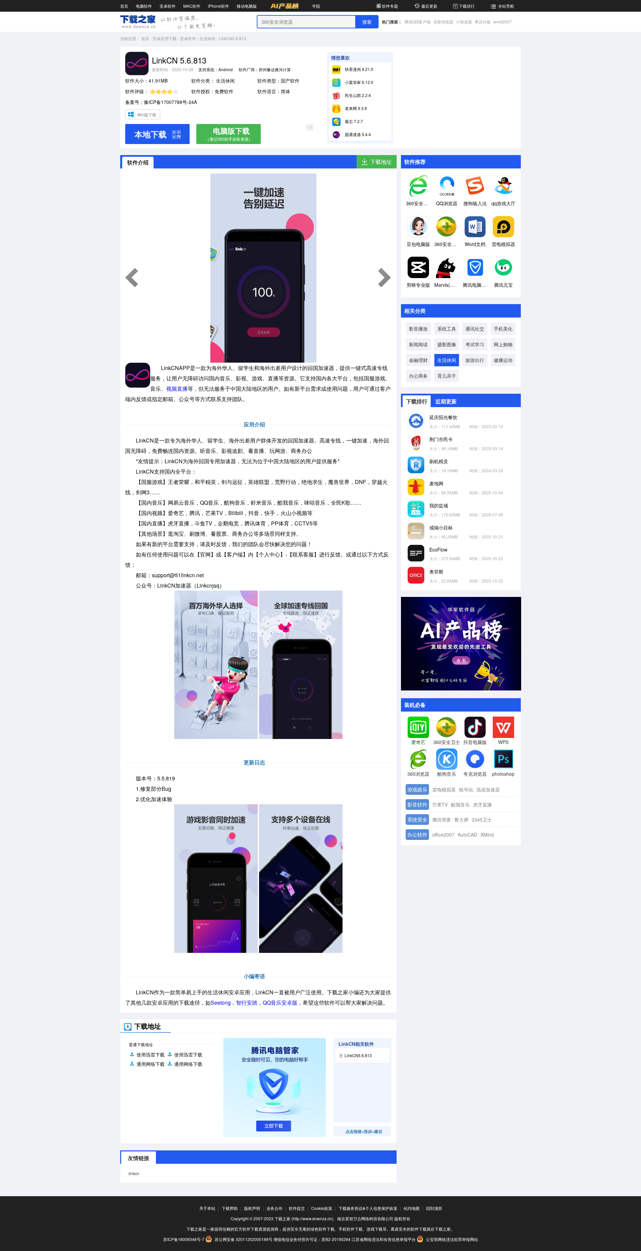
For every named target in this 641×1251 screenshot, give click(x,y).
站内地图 (412, 1208)
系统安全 (417, 819)
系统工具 (446, 328)
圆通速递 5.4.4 (357, 134)
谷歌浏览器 (443, 21)
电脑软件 (144, 6)
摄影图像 (446, 344)
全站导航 (506, 6)
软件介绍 (138, 162)
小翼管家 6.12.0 (358, 82)
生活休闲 (207, 38)
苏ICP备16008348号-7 (183, 1239)
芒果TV (440, 804)
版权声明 (252, 1208)
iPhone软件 (218, 6)
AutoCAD (467, 834)
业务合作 (274, 1208)
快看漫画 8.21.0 (358, 69)
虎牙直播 (482, 804)
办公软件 (417, 834)
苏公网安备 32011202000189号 (243, 1239)
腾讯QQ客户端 (418, 21)
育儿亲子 (446, 375)
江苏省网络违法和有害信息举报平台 (384, 1239)
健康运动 (503, 360)
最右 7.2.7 (353, 121)
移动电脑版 (247, 6)
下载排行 (467, 6)
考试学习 (474, 344)
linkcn (134, 1173)
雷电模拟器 (444, 789)
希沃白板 (483, 21)
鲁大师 (461, 819)
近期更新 (446, 401)
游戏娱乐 (417, 789)
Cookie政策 (321, 1208)
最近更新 (429, 6)
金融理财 (418, 360)
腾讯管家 (441, 819)
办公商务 (418, 375)
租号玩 (466, 789)
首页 (124, 6)
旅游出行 (474, 360)
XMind (487, 834)
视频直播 (177, 388)
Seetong (221, 1002)
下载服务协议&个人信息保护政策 (368, 1208)
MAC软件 (191, 6)
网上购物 (503, 344)
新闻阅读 (418, 344)
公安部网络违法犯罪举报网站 (451, 1239)
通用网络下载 (151, 1063)
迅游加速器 (488, 789)
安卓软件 (168, 6)
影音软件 (417, 804)
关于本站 (207, 1208)
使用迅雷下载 (151, 1054)
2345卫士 (482, 819)
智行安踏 (246, 1002)
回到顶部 (434, 1208)
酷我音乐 (460, 804)
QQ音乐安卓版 (280, 1002)
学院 (316, 6)
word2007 (502, 21)
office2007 (443, 834)
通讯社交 (474, 328)
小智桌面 (464, 21)
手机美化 (503, 328)
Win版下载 (146, 114)
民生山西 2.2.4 (357, 95)
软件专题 (390, 6)
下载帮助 (230, 1208)
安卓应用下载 (165, 38)
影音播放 (418, 328)
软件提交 (297, 1208)
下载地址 (381, 161)
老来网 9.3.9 (355, 108)
